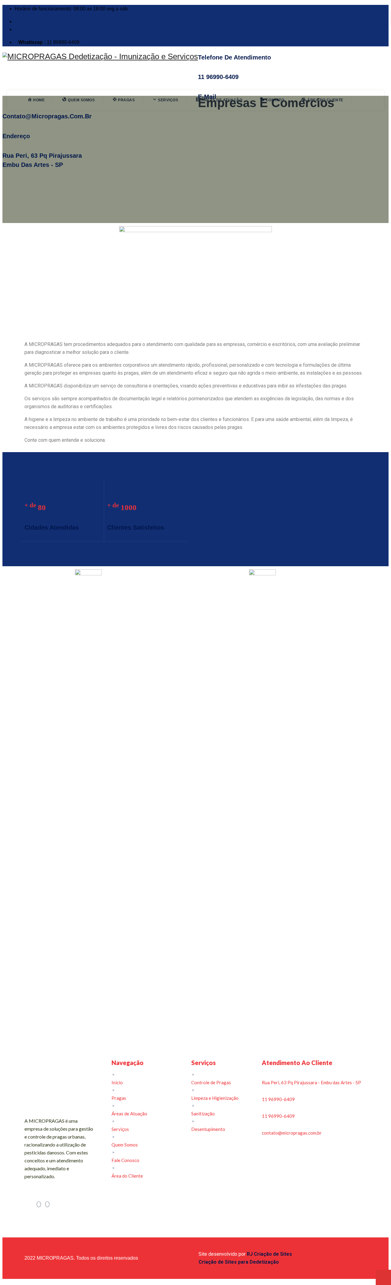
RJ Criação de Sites (269, 1254)
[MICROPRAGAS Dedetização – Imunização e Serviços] (100, 56)
